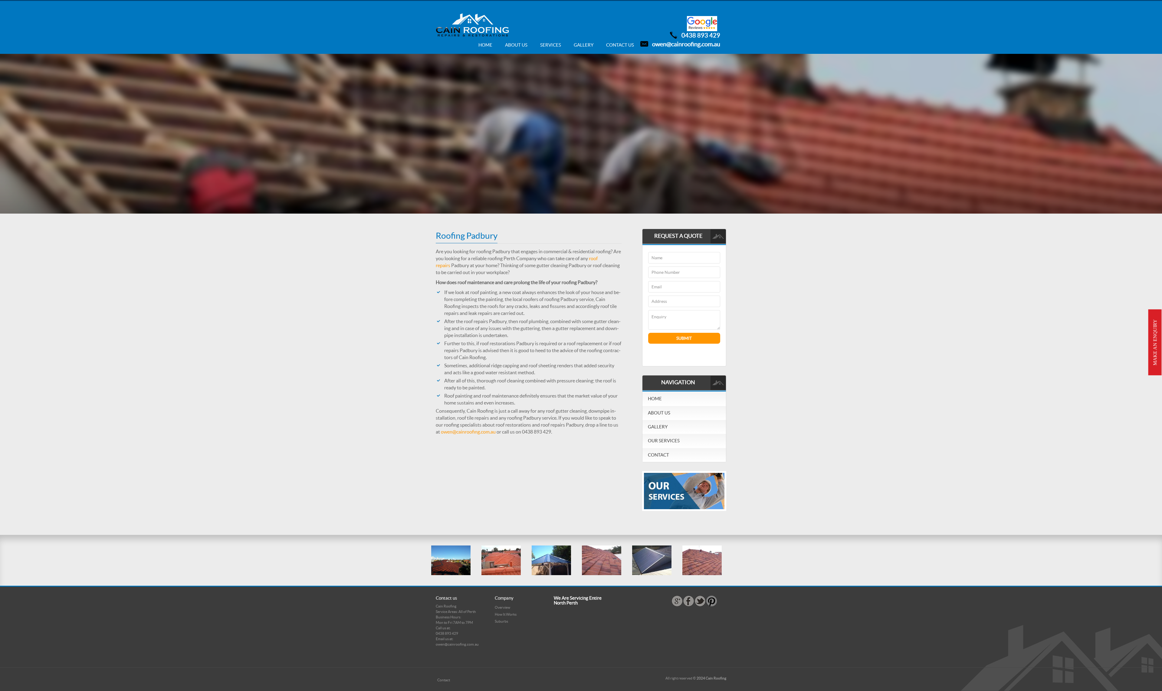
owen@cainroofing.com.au (686, 44)
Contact (658, 454)
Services (550, 44)
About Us (516, 44)
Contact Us (620, 44)
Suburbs (501, 621)
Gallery (583, 44)
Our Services (664, 440)
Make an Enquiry (1155, 342)
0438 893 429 (700, 35)
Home (485, 44)
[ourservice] (684, 490)
